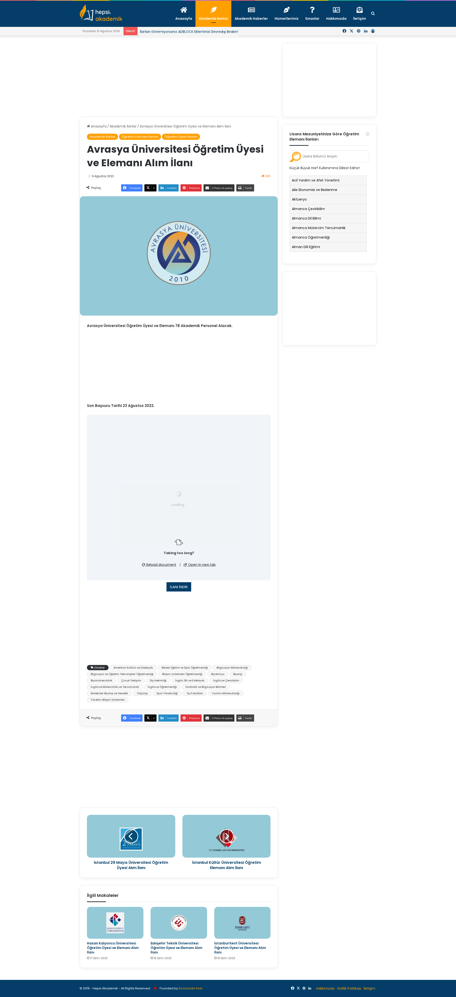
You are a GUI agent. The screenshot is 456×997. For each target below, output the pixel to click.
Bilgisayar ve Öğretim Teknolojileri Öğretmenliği (122, 674)
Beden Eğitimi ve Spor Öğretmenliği (185, 668)
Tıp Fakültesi (194, 693)
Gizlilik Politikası (349, 988)
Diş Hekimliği (158, 680)
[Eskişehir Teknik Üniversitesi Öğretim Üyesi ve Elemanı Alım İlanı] (179, 923)
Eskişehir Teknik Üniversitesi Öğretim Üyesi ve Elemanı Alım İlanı (176, 948)
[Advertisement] (179, 76)
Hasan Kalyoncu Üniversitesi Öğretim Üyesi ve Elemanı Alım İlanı (113, 948)
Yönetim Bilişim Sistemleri (108, 700)
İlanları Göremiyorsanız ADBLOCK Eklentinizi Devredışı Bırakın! (189, 31)
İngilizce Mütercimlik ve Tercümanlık (115, 687)
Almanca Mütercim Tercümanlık (319, 227)
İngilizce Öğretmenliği (162, 687)
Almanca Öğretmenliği (311, 237)
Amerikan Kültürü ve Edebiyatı (133, 668)
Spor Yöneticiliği (167, 693)
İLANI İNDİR (179, 586)
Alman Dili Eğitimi (306, 246)
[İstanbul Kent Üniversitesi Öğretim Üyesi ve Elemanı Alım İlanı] (242, 923)
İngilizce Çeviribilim (226, 680)
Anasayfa (98, 126)
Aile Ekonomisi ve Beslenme (314, 189)
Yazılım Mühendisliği (225, 693)
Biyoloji (237, 674)
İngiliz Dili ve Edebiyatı (189, 680)
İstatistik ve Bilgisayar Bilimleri (205, 687)
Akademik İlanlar (123, 126)
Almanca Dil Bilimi (306, 218)
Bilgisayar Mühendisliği (232, 668)
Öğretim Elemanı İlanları (140, 136)
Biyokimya (217, 674)
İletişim (369, 988)
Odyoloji (142, 693)
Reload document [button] (160, 564)
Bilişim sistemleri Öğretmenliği (182, 674)
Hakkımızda (325, 988)
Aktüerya (299, 199)
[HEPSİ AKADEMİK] (101, 12)
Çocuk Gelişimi (131, 680)
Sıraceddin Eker (191, 988)
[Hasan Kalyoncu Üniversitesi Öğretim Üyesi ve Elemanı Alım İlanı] (115, 923)
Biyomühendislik (101, 680)
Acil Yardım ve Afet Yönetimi (315, 180)
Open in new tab (201, 564)
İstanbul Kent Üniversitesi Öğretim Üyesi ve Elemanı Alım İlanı (240, 948)
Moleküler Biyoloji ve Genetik (109, 693)
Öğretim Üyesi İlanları (181, 136)
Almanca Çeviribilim (308, 208)
